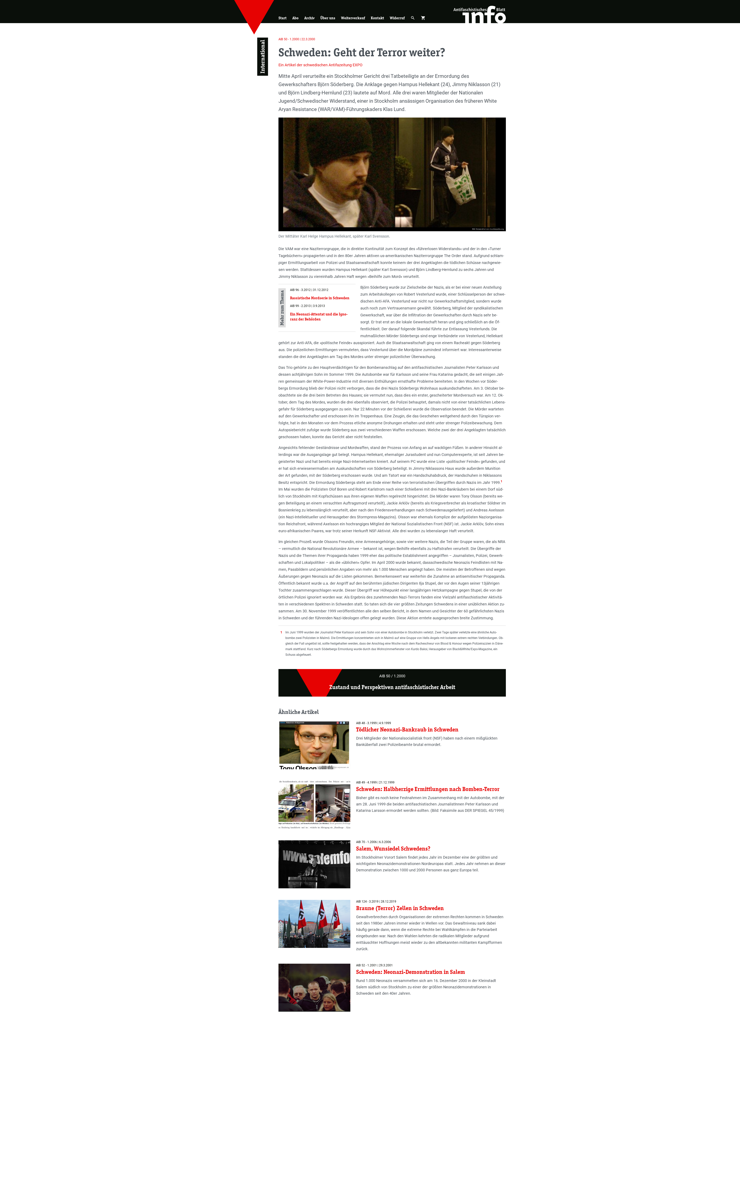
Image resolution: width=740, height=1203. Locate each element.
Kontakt (377, 18)
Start (282, 18)
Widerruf (397, 18)
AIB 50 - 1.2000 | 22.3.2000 (296, 39)
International (262, 56)
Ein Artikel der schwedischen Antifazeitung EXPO (320, 65)
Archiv (309, 18)
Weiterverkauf (353, 18)
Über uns (327, 18)
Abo (295, 18)
